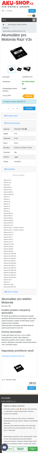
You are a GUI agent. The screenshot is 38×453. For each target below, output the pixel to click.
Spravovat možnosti (20, 449)
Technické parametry (13, 123)
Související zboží (11, 116)
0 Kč (30, 16)
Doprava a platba (12, 292)
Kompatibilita (10, 169)
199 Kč (28, 96)
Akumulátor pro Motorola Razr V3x (13, 356)
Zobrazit (32, 388)
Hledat (32, 11)
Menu (4, 20)
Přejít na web (33, 449)
